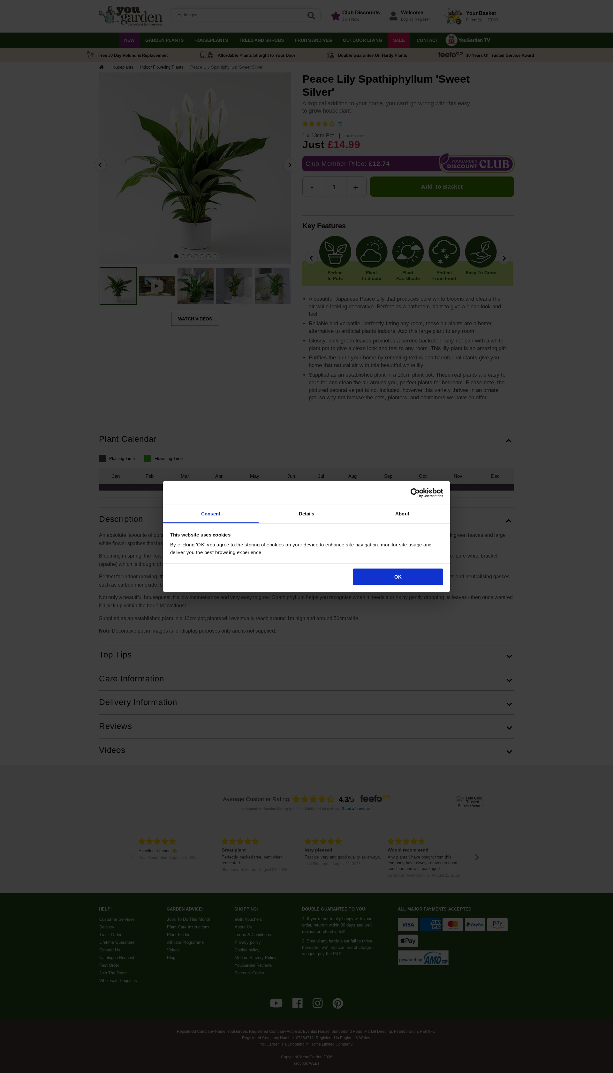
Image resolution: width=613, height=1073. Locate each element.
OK (398, 576)
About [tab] (402, 513)
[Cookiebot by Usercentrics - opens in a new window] (415, 493)
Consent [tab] (210, 513)
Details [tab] (306, 513)
